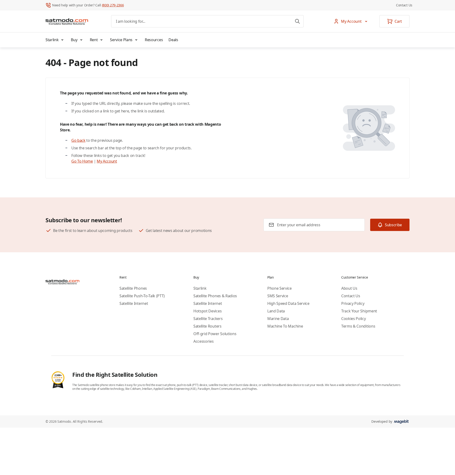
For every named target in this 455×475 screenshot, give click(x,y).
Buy (74, 39)
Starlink (52, 39)
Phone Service (279, 288)
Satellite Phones (133, 288)
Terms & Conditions (358, 326)
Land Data (276, 311)
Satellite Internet (133, 303)
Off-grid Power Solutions (214, 333)
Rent (94, 39)
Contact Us (404, 5)
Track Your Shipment (359, 311)
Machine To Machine (285, 326)
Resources (154, 39)
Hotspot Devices (207, 311)
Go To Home (82, 161)
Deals (173, 39)
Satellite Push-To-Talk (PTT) (142, 295)
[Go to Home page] (67, 21)
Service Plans (121, 39)
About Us (349, 288)
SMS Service (277, 295)
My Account (107, 161)
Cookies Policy (353, 318)
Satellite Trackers (208, 318)
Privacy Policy (352, 303)
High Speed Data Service (288, 303)
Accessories (203, 341)
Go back (78, 140)
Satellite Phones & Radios (215, 295)
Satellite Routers (207, 326)
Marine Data (278, 318)
